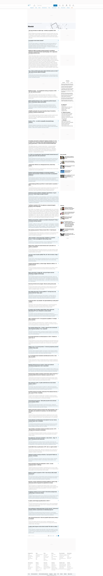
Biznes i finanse (53, 554)
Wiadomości (68, 554)
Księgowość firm (30, 553)
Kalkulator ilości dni (64, 110)
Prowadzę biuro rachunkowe (63, 555)
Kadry (36, 7)
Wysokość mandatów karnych (65, 123)
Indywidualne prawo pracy (39, 554)
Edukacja (68, 7)
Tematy (35, 23)
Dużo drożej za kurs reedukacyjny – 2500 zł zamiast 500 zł (67, 91)
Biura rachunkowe (62, 553)
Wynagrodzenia (38, 555)
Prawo (49, 7)
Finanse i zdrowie (54, 559)
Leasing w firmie (54, 558)
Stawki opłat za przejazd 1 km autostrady (67, 122)
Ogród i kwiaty (69, 558)
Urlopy (36, 557)
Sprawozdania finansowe (62, 558)
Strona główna (30, 23)
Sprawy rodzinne (46, 554)
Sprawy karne (45, 555)
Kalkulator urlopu (63, 109)
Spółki (52, 555)
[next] (58, 535)
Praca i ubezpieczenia (54, 556)
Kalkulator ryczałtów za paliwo (65, 108)
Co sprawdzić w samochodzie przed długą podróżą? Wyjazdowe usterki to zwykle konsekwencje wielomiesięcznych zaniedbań (67, 89)
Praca (44, 558)
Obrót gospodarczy (30, 556)
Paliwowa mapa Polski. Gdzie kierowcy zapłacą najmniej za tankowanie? (66, 96)
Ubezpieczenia (38, 556)
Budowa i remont (69, 557)
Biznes (39, 7)
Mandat (41, 23)
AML (60, 559)
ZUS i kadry (29, 557)
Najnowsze (67, 82)
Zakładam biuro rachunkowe (63, 554)
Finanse (68, 556)
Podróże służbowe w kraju (65, 124)
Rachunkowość (30, 555)
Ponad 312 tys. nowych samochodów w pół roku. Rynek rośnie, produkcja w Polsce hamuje (67, 98)
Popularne (63, 82)
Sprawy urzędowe (46, 557)
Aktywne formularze (66, 112)
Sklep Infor (45, 559)
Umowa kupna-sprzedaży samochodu (66, 113)
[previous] (48, 535)
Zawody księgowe (30, 558)
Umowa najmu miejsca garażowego (66, 114)
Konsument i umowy (46, 556)
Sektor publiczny (44, 7)
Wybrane (72, 82)
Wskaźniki (64, 120)
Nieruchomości (63, 7)
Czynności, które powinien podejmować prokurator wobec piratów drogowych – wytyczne (67, 87)
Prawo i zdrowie (46, 560)
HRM (36, 559)
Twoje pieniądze (54, 7)
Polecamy (62, 205)
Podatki (29, 554)
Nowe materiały (63, 154)
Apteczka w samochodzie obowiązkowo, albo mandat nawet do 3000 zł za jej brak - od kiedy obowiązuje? (67, 94)
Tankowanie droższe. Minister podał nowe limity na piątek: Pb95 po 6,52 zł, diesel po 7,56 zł (67, 84)
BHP (36, 558)
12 (56, 535)
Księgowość (32, 7)
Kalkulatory (65, 104)
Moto (58, 7)
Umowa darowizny (64, 118)
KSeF (72, 7)
